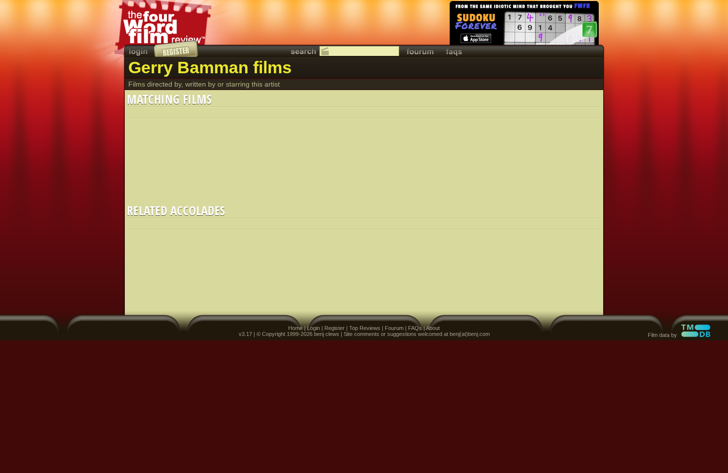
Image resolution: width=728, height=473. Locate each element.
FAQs (415, 328)
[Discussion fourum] (420, 51)
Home (295, 328)
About (433, 328)
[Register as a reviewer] (176, 48)
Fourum (394, 328)
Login (313, 328)
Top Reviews (364, 328)
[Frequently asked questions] (454, 51)
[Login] (139, 51)
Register (334, 328)
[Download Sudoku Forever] (523, 24)
